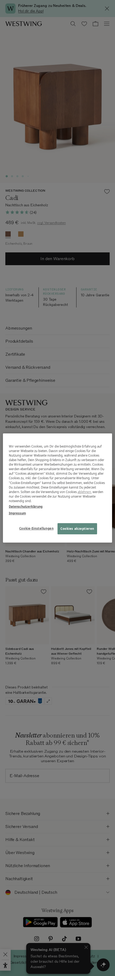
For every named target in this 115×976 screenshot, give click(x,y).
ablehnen (84, 492)
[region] (57, 488)
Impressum (17, 513)
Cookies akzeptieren (77, 529)
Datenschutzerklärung (26, 506)
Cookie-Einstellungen (36, 528)
